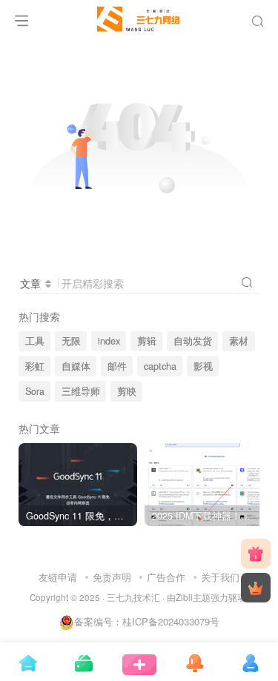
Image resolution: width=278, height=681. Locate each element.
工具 (34, 341)
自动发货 (192, 341)
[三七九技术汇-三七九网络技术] (138, 17)
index (109, 341)
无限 (71, 341)
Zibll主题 (193, 597)
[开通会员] (256, 587)
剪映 (126, 391)
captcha (160, 366)
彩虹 (34, 366)
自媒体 (76, 366)
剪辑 (146, 341)
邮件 (117, 366)
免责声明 (112, 577)
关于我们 (220, 577)
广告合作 (166, 577)
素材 (238, 341)
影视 (203, 366)
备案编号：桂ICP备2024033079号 (146, 621)
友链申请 (58, 577)
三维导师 (81, 391)
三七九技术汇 (133, 597)
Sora (34, 391)
